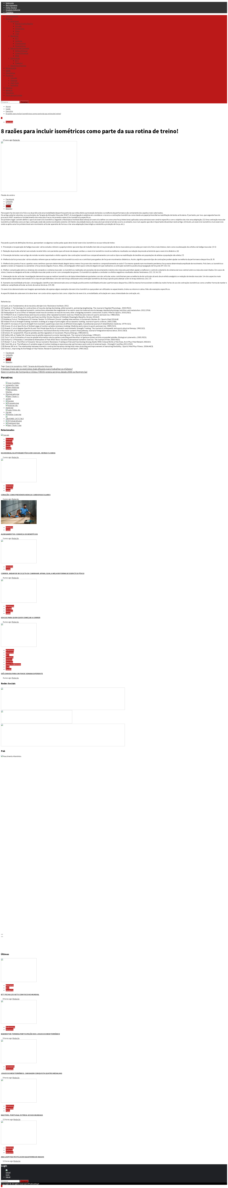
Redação (16, 140)
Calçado (13, 78)
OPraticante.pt (12, 16)
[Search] (1, 99)
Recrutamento (11, 5)
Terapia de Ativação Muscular (40, 366)
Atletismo (14, 21)
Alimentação (11, 68)
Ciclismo (18, 41)
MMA (17, 56)
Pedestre (19, 63)
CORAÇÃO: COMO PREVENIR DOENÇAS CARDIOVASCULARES (25, 494)
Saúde (8, 70)
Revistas (9, 90)
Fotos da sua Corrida (14, 95)
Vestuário (14, 85)
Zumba (8, 448)
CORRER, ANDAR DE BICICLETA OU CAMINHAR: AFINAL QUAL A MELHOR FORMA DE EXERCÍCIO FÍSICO (42, 573)
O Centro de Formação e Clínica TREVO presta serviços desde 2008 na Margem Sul (44, 371)
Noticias (9, 19)
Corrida (9, 608)
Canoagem (10, 1066)
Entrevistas (10, 73)
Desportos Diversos (18, 65)
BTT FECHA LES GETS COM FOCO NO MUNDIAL (20, 994)
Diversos (13, 80)
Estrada (18, 26)
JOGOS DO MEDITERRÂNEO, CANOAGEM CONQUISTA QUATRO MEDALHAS (31, 1073)
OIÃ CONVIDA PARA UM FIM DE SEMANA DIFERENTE (22, 673)
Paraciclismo (20, 46)
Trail (17, 33)
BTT (17, 38)
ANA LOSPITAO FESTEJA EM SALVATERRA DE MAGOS (22, 1157)
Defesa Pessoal (21, 51)
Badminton (10, 1027)
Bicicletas (14, 36)
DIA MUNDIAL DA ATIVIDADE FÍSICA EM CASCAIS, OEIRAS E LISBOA (28, 453)
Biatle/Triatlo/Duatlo (24, 23)
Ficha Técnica (11, 7)
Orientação (15, 58)
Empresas (10, 93)
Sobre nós (10, 3)
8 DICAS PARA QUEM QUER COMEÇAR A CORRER (20, 617)
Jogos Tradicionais (13, 664)
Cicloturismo (20, 43)
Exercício (9, 122)
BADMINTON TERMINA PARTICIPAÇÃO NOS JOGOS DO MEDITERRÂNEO (30, 1034)
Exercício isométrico (14, 366)
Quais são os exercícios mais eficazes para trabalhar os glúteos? (37, 368)
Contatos (9, 12)
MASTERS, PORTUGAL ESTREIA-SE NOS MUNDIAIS (22, 1115)
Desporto (9, 439)
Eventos (9, 88)
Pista (17, 31)
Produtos (9, 75)
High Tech (14, 83)
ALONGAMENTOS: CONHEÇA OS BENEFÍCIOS (19, 534)
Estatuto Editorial (13, 10)
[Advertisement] (72, 233)
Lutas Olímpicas (21, 53)
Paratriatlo (19, 28)
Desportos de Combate (19, 48)
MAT (25, 366)
